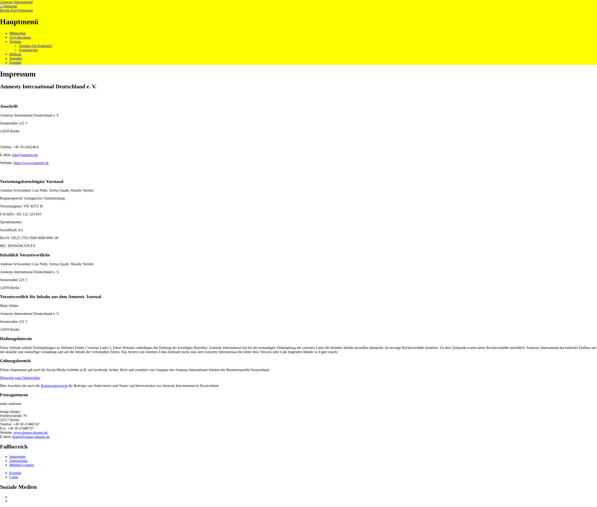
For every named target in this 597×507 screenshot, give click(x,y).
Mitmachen (17, 33)
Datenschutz (18, 461)
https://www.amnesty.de (31, 163)
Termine (15, 42)
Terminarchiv (28, 50)
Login (13, 477)
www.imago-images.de (31, 433)
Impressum (17, 457)
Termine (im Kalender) (35, 46)
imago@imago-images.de (31, 437)
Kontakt (15, 63)
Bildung (15, 54)
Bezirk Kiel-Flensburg (16, 10)
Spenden (15, 58)
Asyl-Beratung (20, 37)
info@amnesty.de (25, 155)
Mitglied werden (21, 465)
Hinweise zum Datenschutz (20, 378)
